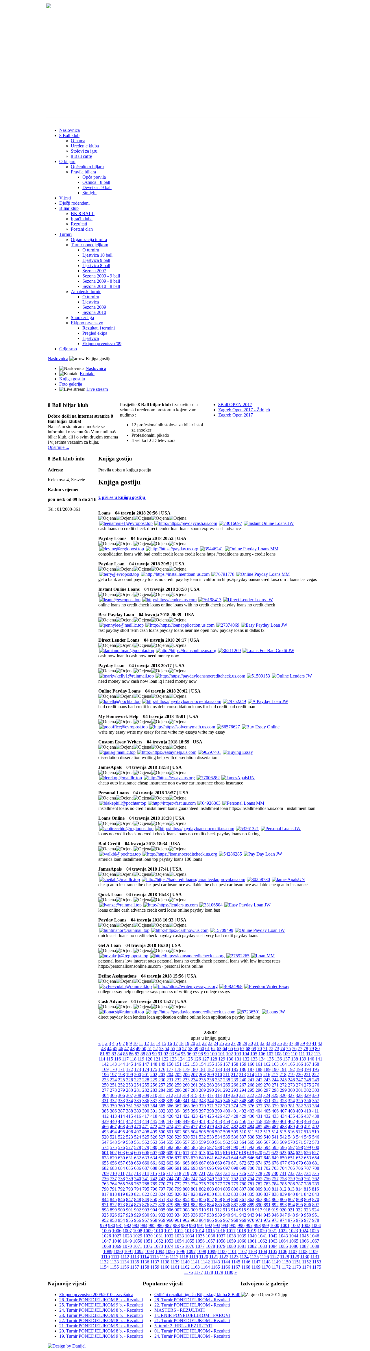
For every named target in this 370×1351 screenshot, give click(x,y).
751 (226, 1178)
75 (288, 1048)
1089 (107, 1251)
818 (113, 1194)
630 (121, 1157)
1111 (115, 1256)
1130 (304, 1256)
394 (178, 1110)
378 (267, 1105)
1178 (208, 1272)
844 (105, 1199)
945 (267, 1215)
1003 (305, 1225)
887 (234, 1204)
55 (173, 1048)
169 (105, 1069)
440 (113, 1121)
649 (275, 1157)
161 (259, 1064)
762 (315, 1178)
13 (152, 1043)
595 (275, 1147)
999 (265, 1225)
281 (137, 1090)
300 (291, 1090)
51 (149, 1048)
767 (137, 1183)
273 (291, 1084)
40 (308, 1043)
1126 (264, 1256)
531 (194, 1137)
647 (259, 1157)
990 (192, 1225)
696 (218, 1168)
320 (234, 1095)
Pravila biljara (83, 171)
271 (275, 1084)
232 (178, 1079)
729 (266, 1173)
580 (153, 1147)
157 (226, 1064)
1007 (127, 1230)
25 (221, 1043)
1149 (276, 1261)
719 (185, 1173)
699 (242, 1168)
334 (129, 1100)
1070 (127, 1246)
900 (121, 1209)
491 (307, 1126)
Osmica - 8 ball (96, 182)
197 (113, 1074)
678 (291, 1163)
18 (181, 1043)
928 (129, 1215)
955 (129, 1220)
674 (259, 1163)
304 (105, 1095)
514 (274, 1131)
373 (226, 1105)
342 (194, 1100)
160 (250, 1064)
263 (210, 1084)
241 (250, 1079)
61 (207, 1048)
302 (307, 1090)
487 (275, 1126)
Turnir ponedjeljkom (89, 244)
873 (121, 1204)
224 (113, 1079)
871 (105, 1204)
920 (283, 1209)
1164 (205, 1267)
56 (178, 1048)
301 (299, 1090)
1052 (158, 1241)
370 (202, 1105)
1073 (158, 1246)
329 (307, 1095)
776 (210, 1183)
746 (186, 1178)
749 (210, 1178)
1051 (148, 1241)
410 (307, 1110)
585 (194, 1147)
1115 (154, 1256)
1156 (124, 1267)
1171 (276, 1267)
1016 (220, 1230)
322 (250, 1095)
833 (234, 1194)
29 (245, 1043)
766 (129, 1183)
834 (242, 1194)
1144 (225, 1261)
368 (186, 1105)
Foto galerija (70, 384)
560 (210, 1142)
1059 (231, 1241)
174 (145, 1069)
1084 (273, 1246)
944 (259, 1215)
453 (218, 1121)
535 (226, 1137)
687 (145, 1168)
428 (234, 1116)
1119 (193, 1256)
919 (274, 1209)
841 (299, 1194)
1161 (175, 1267)
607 (153, 1152)
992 (208, 1225)
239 (234, 1079)
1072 (148, 1246)
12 (146, 1043)
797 (161, 1189)
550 (129, 1142)
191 (283, 1069)
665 (186, 1163)
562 (226, 1142)
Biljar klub (69, 208)
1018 (241, 1230)
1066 (304, 1241)
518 (307, 1131)
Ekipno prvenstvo (87, 322)
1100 (222, 1251)
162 (267, 1064)
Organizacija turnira (89, 239)
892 (275, 1204)
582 (169, 1147)
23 (210, 1043)
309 (145, 1095)
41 (314, 1043)
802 (202, 1189)
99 (206, 1053)
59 (196, 1048)
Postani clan (82, 229)
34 (273, 1043)
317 (210, 1095)
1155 (114, 1267)
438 (315, 1116)
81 (102, 1053)
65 (230, 1048)
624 (291, 1152)
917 (258, 1209)
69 (253, 1048)
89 (148, 1053)
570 (291, 1142)
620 (258, 1152)
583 (178, 1147)
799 (178, 1189)
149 (161, 1064)
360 (121, 1105)
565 (250, 1142)
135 (270, 1058)
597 (291, 1147)
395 (186, 1110)
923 (307, 1209)
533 (210, 1137)
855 (194, 1199)
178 (178, 1069)
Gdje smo (68, 348)
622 (274, 1152)
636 (169, 1157)
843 (315, 1194)
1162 (185, 1267)
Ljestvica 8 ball (96, 265)
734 (307, 1173)
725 (234, 1173)
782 (259, 1183)
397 (202, 1110)
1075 (179, 1246)
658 (129, 1163)
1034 (189, 1235)
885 (218, 1204)
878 (161, 1204)
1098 (201, 1251)
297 (267, 1090)
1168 (245, 1267)
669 (218, 1163)
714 (145, 1173)
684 (121, 1168)
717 (169, 1173)
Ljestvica (90, 301)
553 (153, 1142)
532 (202, 1137)
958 (153, 1220)
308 (137, 1095)
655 (105, 1163)
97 (195, 1053)
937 (202, 1215)
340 (178, 1100)
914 (234, 1209)
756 (267, 1178)
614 (210, 1152)
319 (226, 1095)
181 (202, 1069)
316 (202, 1095)
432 (267, 1116)
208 (202, 1074)
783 (267, 1183)
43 (103, 1048)
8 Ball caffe (81, 156)
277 (105, 1090)
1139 (175, 1261)
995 (233, 1225)
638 (186, 1157)
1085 (283, 1246)
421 (178, 1116)
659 (137, 1163)
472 (153, 1126)
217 (274, 1074)
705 (291, 1168)
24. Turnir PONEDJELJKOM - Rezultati (192, 1336)
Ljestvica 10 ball (97, 255)
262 (202, 1084)
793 (129, 1189)
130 (229, 1058)
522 (121, 1137)
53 (161, 1048)
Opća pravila (94, 177)
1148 (266, 1261)
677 (283, 1163)
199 (129, 1074)
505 (202, 1131)
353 (283, 1100)
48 (132, 1048)
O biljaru (67, 161)
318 (218, 1095)
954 (121, 1220)
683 (113, 1168)
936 (194, 1215)
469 (129, 1126)
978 (315, 1220)
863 (259, 1199)
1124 (244, 1256)
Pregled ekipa (94, 333)
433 (275, 1116)
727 (250, 1173)
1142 (205, 1261)
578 (137, 1147)
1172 (286, 1267)
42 (320, 1043)
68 (248, 1048)
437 (307, 1116)
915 (242, 1209)
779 (234, 1183)
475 (178, 1126)
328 (299, 1095)
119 (141, 1058)
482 (234, 1126)
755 (259, 1178)
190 (275, 1069)
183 (218, 1069)
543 (291, 1137)
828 (194, 1194)
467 (113, 1126)
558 (194, 1142)
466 (105, 1126)
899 (113, 1209)
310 (153, 1095)
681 (315, 1163)
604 (129, 1152)
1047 (106, 1241)
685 (129, 1168)
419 (161, 1116)
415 (129, 1116)
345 (218, 1100)
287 (186, 1090)
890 (259, 1204)
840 (291, 1194)
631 (129, 1157)
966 (218, 1220)
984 (143, 1225)
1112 (125, 1256)
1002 (295, 1225)
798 (169, 1189)
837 (267, 1194)
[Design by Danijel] (67, 1345)
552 (145, 1142)
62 (213, 1048)
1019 (251, 1230)
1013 (189, 1230)
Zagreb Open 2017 (235, 414)
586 (202, 1147)
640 (202, 1157)
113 (317, 1053)
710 (113, 1173)
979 (103, 1225)
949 (299, 1215)
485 (259, 1126)
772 (178, 1183)
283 (153, 1090)
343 (202, 1100)
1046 (314, 1235)
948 (291, 1215)
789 (315, 1183)
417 (145, 1116)
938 (210, 1215)
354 (291, 1100)
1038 (231, 1235)
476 (186, 1126)
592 (250, 1147)
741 (145, 1178)
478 (202, 1126)
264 (218, 1084)
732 (291, 1173)
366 (169, 1105)
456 (242, 1121)
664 (178, 1163)
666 (194, 1163)
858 (218, 1199)
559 (202, 1142)
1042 (273, 1235)
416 (137, 1116)
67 (242, 1048)
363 (145, 1105)
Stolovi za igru (84, 151)
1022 (283, 1230)
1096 (180, 1251)
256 (153, 1084)
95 (183, 1053)
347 (234, 1100)
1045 (304, 1235)
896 (307, 1204)
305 (113, 1095)
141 (318, 1058)
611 (186, 1152)
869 (307, 1199)
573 (315, 1142)
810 (267, 1189)
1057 (210, 1241)
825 (169, 1194)
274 (299, 1084)
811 (275, 1189)
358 (105, 1105)
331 (105, 1100)
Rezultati (79, 223)
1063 (273, 1241)
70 (259, 1048)
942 (242, 1215)
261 (194, 1084)
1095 (170, 1251)
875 (137, 1204)
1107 (292, 1251)
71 (265, 1048)
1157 (134, 1267)
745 (178, 1178)
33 (268, 1043)
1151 (296, 1261)
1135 (134, 1261)
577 (129, 1147)
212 (234, 1074)
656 (113, 1163)
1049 (127, 1241)
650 (283, 1157)
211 (226, 1074)
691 (178, 1168)
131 (237, 1058)
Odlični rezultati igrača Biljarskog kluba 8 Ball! (197, 1294)
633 (145, 1157)
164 (283, 1064)
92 (166, 1053)
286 (178, 1090)
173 (137, 1069)
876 (145, 1204)
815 (307, 1189)
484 (250, 1126)
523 (129, 1137)
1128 (284, 1256)
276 (315, 1084)
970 (250, 1220)
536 (234, 1137)
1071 (137, 1246)
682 (105, 1168)
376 (250, 1105)
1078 (210, 1246)
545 (307, 1137)
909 (194, 1209)
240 (242, 1079)
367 (178, 1105)
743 (161, 1178)
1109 (313, 1251)
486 (267, 1126)
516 (291, 1131)
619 (250, 1152)
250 (105, 1084)
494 (113, 1131)
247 (299, 1079)
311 (161, 1095)
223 (105, 1079)
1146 (245, 1261)
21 (198, 1043)
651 (291, 1157)
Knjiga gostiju (72, 378)
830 (210, 1194)
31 (256, 1043)
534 (218, 1137)
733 (299, 1173)
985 (152, 1225)
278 (113, 1090)
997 (249, 1225)
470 (137, 1126)
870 (315, 1199)
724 (226, 1173)
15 (164, 1043)
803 (210, 1189)
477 (194, 1126)
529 (178, 1137)
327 (291, 1095)
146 (137, 1064)
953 (113, 1220)
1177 (198, 1272)
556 (178, 1142)
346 (226, 1100)
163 (275, 1064)
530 (186, 1137)
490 (299, 1126)
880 (178, 1204)
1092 (139, 1251)
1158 (144, 1267)
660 (145, 1163)
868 (299, 1199)
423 (194, 1116)
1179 (218, 1272)
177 (169, 1069)
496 (129, 1131)
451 (202, 1121)
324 (266, 1095)
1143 (215, 1261)
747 (194, 1178)
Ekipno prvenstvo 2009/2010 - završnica (96, 1294)
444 (145, 1121)
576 (121, 1147)
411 (315, 1110)
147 (145, 1064)
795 (145, 1189)
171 (121, 1069)
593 (259, 1147)
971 (259, 1220)
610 (178, 1152)
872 (113, 1204)
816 (315, 1189)
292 (226, 1090)
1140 (185, 1261)
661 (153, 1163)
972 (267, 1220)
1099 (212, 1251)
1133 (114, 1261)
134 (262, 1058)
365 (161, 1105)
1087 (304, 1246)
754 (250, 1178)
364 (153, 1105)
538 (250, 1137)
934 (178, 1215)
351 (267, 1100)
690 (169, 1168)
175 (153, 1069)
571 (299, 1142)
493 (105, 1131)
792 (121, 1189)
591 (242, 1147)
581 (161, 1147)
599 (307, 1147)
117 (125, 1058)
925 (105, 1215)
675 (267, 1163)
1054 (179, 1241)
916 (250, 1209)
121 (156, 1058)
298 (275, 1090)
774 (194, 1183)
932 (161, 1215)
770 (161, 1183)
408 (291, 1110)
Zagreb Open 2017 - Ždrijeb (244, 409)
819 (121, 1194)
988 (176, 1225)
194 (307, 1069)
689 (161, 1168)
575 (113, 1147)
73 (277, 1048)
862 (250, 1199)
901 (129, 1209)
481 (226, 1126)
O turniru (90, 249)
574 (105, 1147)
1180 (228, 1272)
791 (113, 1189)
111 (302, 1053)
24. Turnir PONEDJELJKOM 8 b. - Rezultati (101, 1310)
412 (105, 1116)
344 (210, 1100)
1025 (314, 1230)
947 (283, 1215)
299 (283, 1090)
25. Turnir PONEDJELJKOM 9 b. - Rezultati (101, 1304)
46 (121, 1048)
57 (184, 1048)
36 (285, 1043)
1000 (274, 1225)
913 (226, 1209)
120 (148, 1058)
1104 (262, 1251)
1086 (293, 1246)
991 (200, 1225)
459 (267, 1121)
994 (224, 1225)
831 (218, 1194)
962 (186, 1220)
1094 (159, 1251)
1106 (282, 1251)
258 (169, 1084)
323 (258, 1095)
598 (299, 1147)
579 (145, 1147)
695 (210, 1168)
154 (202, 1064)
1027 (116, 1235)
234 (194, 1079)
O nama (78, 140)
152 (186, 1064)
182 (210, 1069)
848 (137, 1199)
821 (137, 1194)
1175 (316, 1267)
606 (145, 1152)
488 (283, 1126)
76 (294, 1048)
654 (315, 1157)
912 (218, 1209)
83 (114, 1053)
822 (145, 1194)
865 (275, 1199)
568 (275, 1142)
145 (129, 1064)
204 (169, 1074)
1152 (306, 1261)
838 (275, 1194)
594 (267, 1147)
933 (169, 1215)
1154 (104, 1267)
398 (210, 1110)
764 (113, 1183)
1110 (105, 1256)
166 (299, 1064)
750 (218, 1178)
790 (105, 1189)
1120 (203, 1256)
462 (291, 1121)
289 (202, 1090)
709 (105, 1173)
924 (315, 1209)
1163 (195, 1267)
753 (242, 1178)
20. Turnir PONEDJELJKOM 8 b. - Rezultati (101, 1330)
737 (113, 1178)
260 (186, 1084)
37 (291, 1043)
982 (127, 1225)
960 (169, 1220)
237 (218, 1079)
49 (138, 1048)
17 (175, 1043)
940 (226, 1215)
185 (234, 1069)
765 (121, 1183)
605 (137, 1152)
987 (168, 1225)
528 (169, 1137)
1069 (116, 1246)
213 (242, 1074)
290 (210, 1090)
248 (307, 1079)
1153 (316, 1261)
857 (210, 1199)
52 (155, 1048)
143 (113, 1064)
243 (267, 1079)
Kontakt (87, 373)
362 (137, 1105)
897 (315, 1204)
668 (210, 1163)
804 (218, 1189)
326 (283, 1095)
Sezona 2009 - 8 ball (101, 281)
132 (246, 1058)
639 (194, 1157)
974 (283, 1220)
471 (145, 1126)
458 (259, 1121)
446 (161, 1121)
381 (291, 1105)
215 (258, 1074)
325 (274, 1095)
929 (137, 1215)
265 (226, 1084)
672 (242, 1163)
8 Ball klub (69, 135)
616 (226, 1152)
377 (259, 1105)
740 (137, 1178)
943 (250, 1215)
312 (169, 1095)
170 (113, 1069)
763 (105, 1183)
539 (259, 1137)
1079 (220, 1246)
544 (299, 1137)
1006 (116, 1230)
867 (291, 1199)
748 (202, 1178)
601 (105, 1152)
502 (178, 1131)
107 (270, 1053)
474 (169, 1126)
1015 (210, 1230)
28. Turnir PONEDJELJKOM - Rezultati (192, 1299)
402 (242, 1110)
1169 (255, 1267)
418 (153, 1116)
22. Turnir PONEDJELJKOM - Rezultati (192, 1304)
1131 (314, 1256)
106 (261, 1053)
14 (158, 1043)
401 (234, 1110)
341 (186, 1100)
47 (126, 1048)
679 (299, 1163)
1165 (215, 1267)
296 (259, 1090)
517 (299, 1131)
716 (161, 1173)
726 (242, 1173)
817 (105, 1194)
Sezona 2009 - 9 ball (101, 275)
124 (181, 1058)
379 (275, 1105)
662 (161, 1163)
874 (129, 1204)
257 (161, 1084)
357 (315, 1100)
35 (279, 1043)
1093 (149, 1251)
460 (275, 1121)
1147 (255, 1261)
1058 (220, 1241)
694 (202, 1168)
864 (267, 1199)
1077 (200, 1246)
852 (169, 1199)
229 (153, 1079)
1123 (234, 1256)
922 (299, 1209)
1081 (241, 1246)
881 (186, 1204)
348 (242, 1100)
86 (131, 1053)
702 (267, 1168)
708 (315, 1168)
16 (169, 1043)
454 (226, 1121)
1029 (137, 1235)
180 (194, 1069)
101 (221, 1053)
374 (234, 1105)
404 (259, 1110)
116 (117, 1058)
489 (291, 1126)
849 (145, 1199)
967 (226, 1220)
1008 (137, 1230)
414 (121, 1116)
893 (283, 1204)
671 (234, 1163)
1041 (262, 1235)
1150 (286, 1261)
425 (210, 1116)
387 (121, 1110)
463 (299, 1121)
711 (121, 1173)
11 (141, 1043)
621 (266, 1152)
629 (113, 1157)
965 (210, 1220)
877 (153, 1204)
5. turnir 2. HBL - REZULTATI (183, 1325)
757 (275, 1178)
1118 (184, 1256)
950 (307, 1215)
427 (226, 1116)
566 (259, 1142)
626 (307, 1152)
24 (216, 1043)
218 (283, 1074)
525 (145, 1137)
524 (137, 1137)
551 (137, 1142)
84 (119, 1053)
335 (137, 1100)
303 (315, 1090)
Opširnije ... (58, 447)
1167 (235, 1267)
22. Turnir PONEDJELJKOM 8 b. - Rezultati (101, 1320)
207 (194, 1074)
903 (145, 1209)
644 (234, 1157)
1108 (303, 1251)
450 (194, 1121)
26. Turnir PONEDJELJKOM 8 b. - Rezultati (101, 1299)
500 (161, 1131)
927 (121, 1215)
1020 (262, 1230)
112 (309, 1053)
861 (242, 1199)
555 (169, 1142)
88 (142, 1053)
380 (283, 1105)
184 (226, 1069)
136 (278, 1058)
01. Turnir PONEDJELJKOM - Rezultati (192, 1330)
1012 (179, 1230)
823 (153, 1194)
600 (315, 1147)
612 (193, 1152)
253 (129, 1084)
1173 (296, 1267)
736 (105, 1178)
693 (194, 1168)
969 (242, 1220)
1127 (274, 1256)
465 (315, 1121)
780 (242, 1183)
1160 (164, 1267)
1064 (283, 1241)
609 (169, 1152)
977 (307, 1220)
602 (113, 1152)
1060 (241, 1241)
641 (210, 1157)
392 (161, 1110)
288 (194, 1090)
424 (202, 1116)
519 (315, 1131)
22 (204, 1043)
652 (299, 1157)
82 (108, 1053)
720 (193, 1173)
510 (242, 1131)
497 (137, 1131)
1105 (272, 1251)
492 (315, 1126)
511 (250, 1131)
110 (294, 1053)
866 (283, 1199)
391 (153, 1110)
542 (283, 1137)
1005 (106, 1230)
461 (283, 1121)
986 (160, 1225)
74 (282, 1048)
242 (259, 1079)
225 (121, 1079)
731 (283, 1173)
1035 (200, 1235)
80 (317, 1048)
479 (210, 1126)
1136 (144, 1261)
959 (161, 1220)
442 (129, 1121)
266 (234, 1084)
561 (218, 1142)
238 (226, 1079)
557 (186, 1142)
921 (291, 1209)
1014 (199, 1230)
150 (169, 1064)
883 (202, 1204)
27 (233, 1043)
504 (194, 1131)
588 (218, 1147)
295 (250, 1090)
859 (226, 1199)
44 (109, 1048)
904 (153, 1209)
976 (299, 1220)
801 (194, 1189)
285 (169, 1090)
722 (210, 1173)
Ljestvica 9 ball (96, 260)
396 (194, 1110)
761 (307, 1178)
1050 (137, 1241)
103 (237, 1053)
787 (299, 1183)
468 (121, 1126)
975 (291, 1220)
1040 (252, 1235)
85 (125, 1053)
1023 (293, 1230)
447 (169, 1121)
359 (113, 1105)
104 (245, 1053)
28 (239, 1043)
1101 (232, 1251)
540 (267, 1137)
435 (291, 1116)
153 (194, 1064)
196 (105, 1074)
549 (121, 1142)
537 (242, 1137)
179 (186, 1069)
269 (259, 1084)
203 (161, 1074)
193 (299, 1069)
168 (315, 1064)
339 (169, 1100)
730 (274, 1173)
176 (161, 1069)
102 (229, 1053)
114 (102, 1058)
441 (121, 1121)
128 (213, 1058)
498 (145, 1131)
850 (153, 1199)
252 (121, 1084)
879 (169, 1204)
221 (307, 1074)
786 (291, 1183)
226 (129, 1079)
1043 (283, 1235)
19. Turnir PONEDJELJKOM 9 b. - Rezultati (101, 1336)
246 (291, 1079)
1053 (168, 1241)
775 (202, 1183)
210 (218, 1074)
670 (226, 1163)
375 (242, 1105)
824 (161, 1194)
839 (283, 1194)
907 (178, 1209)
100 (213, 1053)
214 (250, 1074)
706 (299, 1168)
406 (275, 1110)
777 (218, 1183)
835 (250, 1194)
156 (218, 1064)
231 (169, 1079)
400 (226, 1110)
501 (169, 1131)
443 (137, 1121)
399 (218, 1110)
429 (242, 1116)
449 (186, 1121)
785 (283, 1183)
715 (153, 1173)
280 (129, 1090)
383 (307, 1105)
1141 (195, 1261)
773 (186, 1183)
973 (275, 1220)
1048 (116, 1241)
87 (137, 1053)
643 (226, 1157)
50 (144, 1048)
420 (169, 1116)
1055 (189, 1241)
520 (105, 1137)
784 (275, 1183)
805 (226, 1189)
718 (177, 1173)
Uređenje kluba (85, 145)
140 (310, 1058)
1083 (262, 1246)
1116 (164, 1256)
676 (275, 1163)
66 (236, 1048)
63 (219, 1048)
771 (169, 1183)
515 (283, 1131)
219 (291, 1074)
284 (161, 1090)
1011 (168, 1230)
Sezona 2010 (94, 312)
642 (218, 1157)
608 (161, 1152)
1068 (106, 1246)
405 (267, 1110)
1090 (118, 1251)
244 (275, 1079)
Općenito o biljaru (87, 166)
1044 (293, 1235)
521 (113, 1137)
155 (210, 1064)
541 (275, 1137)
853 (178, 1199)
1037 (220, 1235)
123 (173, 1058)
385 (105, 1110)
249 (315, 1079)
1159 (154, 1267)
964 (202, 1220)
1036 (210, 1235)
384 (315, 1105)
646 (250, 1157)
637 (178, 1157)
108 (278, 1053)
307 (129, 1095)
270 (267, 1084)
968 (234, 1220)
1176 (188, 1272)
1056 (200, 1241)
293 (234, 1090)
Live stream (97, 389)
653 (307, 1157)
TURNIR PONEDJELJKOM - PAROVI (192, 1315)
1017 (231, 1230)
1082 (252, 1246)
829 (202, 1194)
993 (216, 1225)
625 (299, 1152)
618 (242, 1152)
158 (234, 1064)
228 (145, 1079)
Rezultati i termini (98, 327)
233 (186, 1079)
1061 (252, 1241)
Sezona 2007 (94, 270)
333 (121, 1100)
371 (210, 1105)
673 (250, 1163)
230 (161, 1079)
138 (294, 1058)
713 (137, 1173)
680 (307, 1163)
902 (137, 1209)
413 (113, 1116)
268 (250, 1084)
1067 (314, 1241)
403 (250, 1110)
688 (153, 1168)
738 (121, 1178)
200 (137, 1074)
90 (154, 1053)
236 (210, 1079)
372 (218, 1105)
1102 (242, 1251)
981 (119, 1225)
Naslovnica (69, 130)
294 (242, 1090)
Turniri (65, 234)
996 (241, 1225)
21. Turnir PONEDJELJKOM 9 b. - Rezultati (101, 1325)
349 (250, 1100)
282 (145, 1090)
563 (234, 1142)
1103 (252, 1251)
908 (186, 1209)
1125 (254, 1256)
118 (133, 1058)
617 (234, 1152)
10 (135, 1043)
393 (169, 1110)
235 (202, 1079)
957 (145, 1220)
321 (242, 1095)
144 (121, 1064)
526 (153, 1137)
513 (266, 1131)
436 (299, 1116)
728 (258, 1173)
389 (137, 1110)
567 (267, 1142)
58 (190, 1048)
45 (115, 1048)
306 (121, 1095)
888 (242, 1204)
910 (202, 1209)
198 (121, 1074)
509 (234, 1131)
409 (299, 1110)
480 (218, 1126)
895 (299, 1204)
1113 (134, 1256)
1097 (191, 1251)
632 (137, 1157)
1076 (189, 1246)
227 (137, 1079)
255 (145, 1084)
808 (250, 1189)
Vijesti (65, 197)
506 (210, 1131)
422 (186, 1116)
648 (267, 1157)
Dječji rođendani (74, 203)
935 (186, 1215)
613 (202, 1152)
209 (210, 1074)
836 (259, 1194)
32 (262, 1043)
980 (111, 1225)
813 (291, 1189)
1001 (285, 1225)
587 (210, 1147)
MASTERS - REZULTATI (179, 1310)
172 (129, 1069)
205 (178, 1074)
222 (315, 1074)
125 (189, 1058)
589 (226, 1147)
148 (153, 1064)
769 (153, 1183)
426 (218, 1116)
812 (283, 1189)
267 (242, 1084)
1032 (168, 1235)
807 (242, 1189)
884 (210, 1204)
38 (297, 1043)
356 (307, 1100)
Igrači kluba (81, 218)
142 (105, 1064)
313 (177, 1095)
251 (113, 1084)
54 (167, 1048)
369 (194, 1105)
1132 (104, 1261)
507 (218, 1131)
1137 (154, 1261)
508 (226, 1131)
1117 (174, 1256)
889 (250, 1204)
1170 (266, 1267)
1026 (106, 1235)
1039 (241, 1235)
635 (161, 1157)
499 (153, 1131)
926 (113, 1215)
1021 (272, 1230)
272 (283, 1084)
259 (178, 1084)
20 (192, 1043)
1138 (164, 1261)
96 (189, 1053)
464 (307, 1121)
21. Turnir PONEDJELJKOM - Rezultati (192, 1320)
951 (315, 1215)
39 (302, 1043)
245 (283, 1079)
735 (315, 1173)
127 (205, 1058)
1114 (144, 1256)
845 (113, 1199)
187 (250, 1069)
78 (306, 1048)
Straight (89, 192)
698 (234, 1168)
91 (160, 1053)
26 (227, 1043)
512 (258, 1131)
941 (234, 1215)
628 (105, 1157)
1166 (225, 1267)
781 (250, 1183)
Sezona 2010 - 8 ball (101, 286)
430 (250, 1116)
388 (129, 1110)
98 (200, 1053)
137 (286, 1058)
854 (186, 1199)
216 (266, 1074)
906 (169, 1209)
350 (259, 1100)
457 (250, 1121)
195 (315, 1069)
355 (299, 1100)
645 (242, 1157)
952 (105, 1220)
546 (315, 1137)
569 (283, 1142)
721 (202, 1173)
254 (137, 1084)
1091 (128, 1251)
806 (234, 1189)
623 (283, 1152)
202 (153, 1074)
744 (169, 1178)
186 (242, 1069)
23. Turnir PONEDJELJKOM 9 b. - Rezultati (101, 1315)
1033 (179, 1235)
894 (291, 1204)
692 (186, 1168)
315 (193, 1095)
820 (129, 1194)
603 (121, 1152)
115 (109, 1058)
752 (234, 1178)
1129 (294, 1256)
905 (161, 1209)
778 (226, 1183)
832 (226, 1194)
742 (153, 1178)
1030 (148, 1235)
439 (105, 1121)
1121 (213, 1256)
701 (259, 1168)
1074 (168, 1246)
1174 (306, 1267)
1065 (293, 1241)
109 (286, 1053)
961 (178, 1220)
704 (283, 1168)
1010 (158, 1230)
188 (259, 1069)
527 (161, 1137)
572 (307, 1142)
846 (121, 1199)
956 (137, 1220)
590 (234, 1147)
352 (275, 1100)
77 (300, 1048)
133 (254, 1058)
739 (129, 1178)
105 (253, 1053)
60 (201, 1048)
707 (307, 1168)
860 (234, 1199)
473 (161, 1126)
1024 (303, 1230)
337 (153, 1100)
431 (259, 1116)
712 (129, 1173)
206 (186, 1074)
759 (291, 1178)
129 (221, 1058)
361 (129, 1105)
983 (135, 1225)
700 (250, 1168)
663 (169, 1163)
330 (315, 1095)
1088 (314, 1246)
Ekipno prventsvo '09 (101, 343)
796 (153, 1189)
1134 (124, 1261)
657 (121, 1163)
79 (311, 1048)
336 (145, 1100)
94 (177, 1053)
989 (184, 1225)
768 (145, 1183)
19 (187, 1043)
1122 (223, 1256)
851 (161, 1199)
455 (234, 1121)
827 (186, 1194)
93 (171, 1053)
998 (257, 1225)
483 (242, 1126)
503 (186, 1131)
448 (178, 1121)
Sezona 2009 (94, 307)
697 (226, 1168)
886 (226, 1204)
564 (242, 1142)
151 (178, 1064)
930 (145, 1215)
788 (307, 1183)
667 (202, 1163)
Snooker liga (82, 317)
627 (315, 1152)
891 (267, 1204)
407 (283, 1110)
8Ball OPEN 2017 (235, 404)
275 (307, 1084)
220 (299, 1074)
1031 (158, 1235)
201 (145, 1074)
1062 (262, 1241)
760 (299, 1178)
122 (165, 1058)
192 (291, 1069)
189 (267, 1069)
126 (197, 1058)
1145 (235, 1261)
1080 (231, 1246)
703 (275, 1168)
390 (145, 1110)
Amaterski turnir (86, 291)
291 (218, 1090)
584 (186, 1147)
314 (185, 1095)
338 (161, 1100)
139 (302, 1058)
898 (105, 1209)
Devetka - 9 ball (97, 187)
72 (271, 1048)
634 (153, 1157)
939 (218, 1215)
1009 (148, 1230)
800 (186, 1189)
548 (113, 1142)
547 (105, 1142)
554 (161, 1142)
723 (218, 1173)
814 (299, 1189)
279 (121, 1090)
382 (299, 1105)
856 (202, 1199)
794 (137, 1189)
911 (210, 1209)
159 (242, 1064)
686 (137, 1168)
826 (178, 1194)
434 (283, 1116)
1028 (127, 1235)
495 (121, 1131)
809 (259, 1189)
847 (129, 1199)
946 (275, 1215)
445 (153, 1121)
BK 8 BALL (83, 213)
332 (113, 1100)
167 (307, 1064)
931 (153, 1215)
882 (194, 1204)
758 (283, 1178)
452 (210, 1121)
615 (218, 1152)
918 (266, 1209)
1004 (316, 1225)
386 (113, 1110)
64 (225, 1048)
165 (291, 1064)
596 (283, 1147)
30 (250, 1043)
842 (307, 1194)
